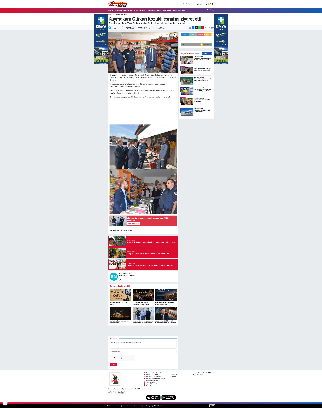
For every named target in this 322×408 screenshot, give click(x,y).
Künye (174, 376)
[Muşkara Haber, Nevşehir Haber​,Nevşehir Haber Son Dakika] (117, 4)
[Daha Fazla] (202, 27)
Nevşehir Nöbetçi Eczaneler (154, 373)
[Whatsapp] (125, 392)
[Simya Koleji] (101, 39)
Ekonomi (142, 10)
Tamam (212, 405)
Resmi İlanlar (167, 10)
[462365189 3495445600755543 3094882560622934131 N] (143, 147)
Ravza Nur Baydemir (127, 276)
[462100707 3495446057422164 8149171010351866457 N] (143, 191)
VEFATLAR (181, 10)
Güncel (110, 10)
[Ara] (208, 10)
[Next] (122, 392)
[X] (113, 392)
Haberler (111, 14)
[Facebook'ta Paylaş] (193, 27)
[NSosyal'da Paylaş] (190, 27)
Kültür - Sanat (151, 10)
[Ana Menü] (212, 10)
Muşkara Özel (127, 10)
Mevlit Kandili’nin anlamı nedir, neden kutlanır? (119, 321)
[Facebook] (109, 392)
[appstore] (153, 397)
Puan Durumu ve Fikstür (153, 380)
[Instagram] (116, 392)
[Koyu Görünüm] (210, 10)
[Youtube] (119, 392)
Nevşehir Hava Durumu (152, 374)
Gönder (113, 364)
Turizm (135, 10)
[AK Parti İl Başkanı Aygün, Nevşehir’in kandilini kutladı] (143, 295)
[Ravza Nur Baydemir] (114, 276)
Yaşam (159, 10)
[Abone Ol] (212, 28)
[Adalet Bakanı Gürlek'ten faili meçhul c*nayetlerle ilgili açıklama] (166, 313)
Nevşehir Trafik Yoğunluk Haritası (155, 378)
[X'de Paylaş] (196, 27)
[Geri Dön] (5, 402)
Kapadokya (118, 10)
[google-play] (168, 397)
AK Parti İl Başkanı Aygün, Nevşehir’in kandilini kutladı (141, 303)
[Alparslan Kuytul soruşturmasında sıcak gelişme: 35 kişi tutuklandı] (143, 313)
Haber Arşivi (149, 386)
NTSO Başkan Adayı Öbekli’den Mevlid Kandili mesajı (164, 303)
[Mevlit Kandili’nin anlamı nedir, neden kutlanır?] (120, 313)
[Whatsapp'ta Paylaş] (199, 27)
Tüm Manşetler (150, 382)
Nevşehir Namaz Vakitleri (153, 376)
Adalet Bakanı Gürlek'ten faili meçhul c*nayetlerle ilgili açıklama (165, 321)
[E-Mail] (120, 279)
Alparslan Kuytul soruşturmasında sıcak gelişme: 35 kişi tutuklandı (143, 321)
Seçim (175, 10)
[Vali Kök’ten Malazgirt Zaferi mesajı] (120, 295)
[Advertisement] (143, 111)
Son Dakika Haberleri (152, 384)
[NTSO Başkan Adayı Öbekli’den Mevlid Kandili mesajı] (166, 295)
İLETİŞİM (174, 374)
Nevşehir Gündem (121, 14)
